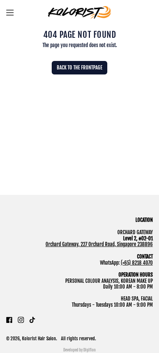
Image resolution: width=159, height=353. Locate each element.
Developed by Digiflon (79, 350)
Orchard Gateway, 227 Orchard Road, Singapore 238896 (99, 244)
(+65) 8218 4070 (137, 263)
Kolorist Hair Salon (39, 338)
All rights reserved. (78, 338)
